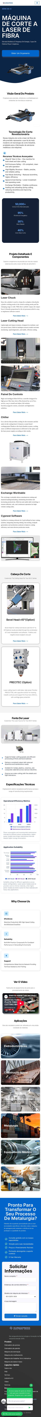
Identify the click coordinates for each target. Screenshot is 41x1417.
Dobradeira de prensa (12, 1345)
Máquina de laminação (12, 1352)
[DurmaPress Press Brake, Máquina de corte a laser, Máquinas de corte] (7, 2)
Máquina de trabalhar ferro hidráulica (17, 1358)
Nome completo (10, 1276)
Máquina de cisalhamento (13, 1355)
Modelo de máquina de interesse (16, 1293)
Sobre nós (8, 1368)
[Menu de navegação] (37, 3)
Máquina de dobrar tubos (13, 1362)
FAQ (5, 1372)
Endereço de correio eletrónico (15, 1285)
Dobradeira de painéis (12, 1348)
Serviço (7, 1375)
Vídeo (6, 1382)
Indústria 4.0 (8, 1378)
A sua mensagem (10, 1301)
